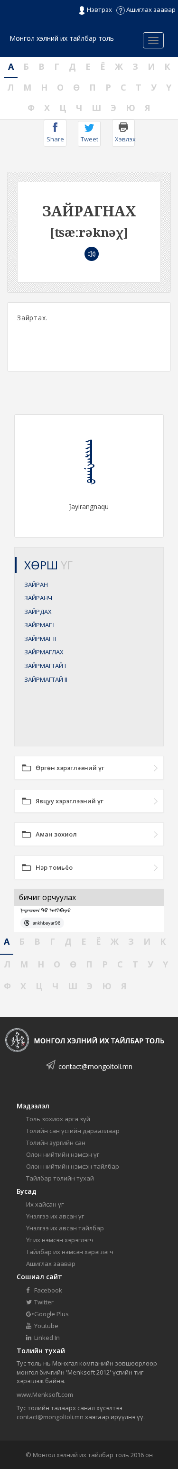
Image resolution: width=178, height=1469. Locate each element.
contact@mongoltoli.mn (95, 1066)
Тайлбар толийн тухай (60, 1178)
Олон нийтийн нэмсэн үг (62, 1154)
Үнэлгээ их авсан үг (55, 1216)
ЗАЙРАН (36, 584)
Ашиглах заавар (150, 9)
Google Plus (51, 1314)
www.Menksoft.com (45, 1394)
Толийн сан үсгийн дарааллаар (73, 1130)
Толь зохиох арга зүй (58, 1119)
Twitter (43, 1302)
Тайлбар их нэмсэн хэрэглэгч (69, 1251)
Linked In (46, 1337)
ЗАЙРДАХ (38, 611)
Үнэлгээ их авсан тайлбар (65, 1228)
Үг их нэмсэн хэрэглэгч (60, 1240)
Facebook (47, 1290)
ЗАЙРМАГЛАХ (44, 652)
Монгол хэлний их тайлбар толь (61, 38)
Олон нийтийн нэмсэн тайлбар (72, 1166)
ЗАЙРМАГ (39, 625)
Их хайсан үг (45, 1204)
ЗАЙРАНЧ (38, 598)
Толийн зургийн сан (55, 1142)
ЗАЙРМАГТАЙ (45, 665)
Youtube (45, 1325)
